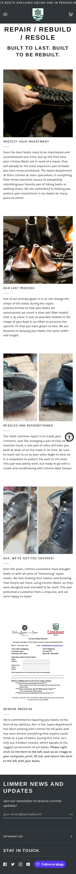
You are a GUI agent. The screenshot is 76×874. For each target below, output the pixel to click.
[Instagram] (20, 864)
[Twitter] (13, 864)
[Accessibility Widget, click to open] (69, 437)
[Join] (67, 814)
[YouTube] (28, 864)
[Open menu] (9, 14)
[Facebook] (5, 864)
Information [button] (13, 836)
